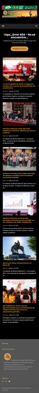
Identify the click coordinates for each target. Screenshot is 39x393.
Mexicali (5, 136)
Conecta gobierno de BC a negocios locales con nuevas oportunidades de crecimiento (19, 86)
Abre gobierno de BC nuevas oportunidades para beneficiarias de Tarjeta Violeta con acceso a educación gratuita (19, 309)
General (5, 225)
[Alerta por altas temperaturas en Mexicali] (19, 248)
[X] (6, 381)
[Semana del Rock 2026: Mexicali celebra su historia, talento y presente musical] (19, 114)
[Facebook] (3, 381)
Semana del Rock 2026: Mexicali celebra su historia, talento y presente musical (19, 131)
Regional (5, 91)
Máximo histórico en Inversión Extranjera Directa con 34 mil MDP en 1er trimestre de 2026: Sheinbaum (18, 220)
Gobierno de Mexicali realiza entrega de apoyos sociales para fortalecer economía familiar (19, 175)
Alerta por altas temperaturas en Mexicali (17, 264)
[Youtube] (9, 381)
